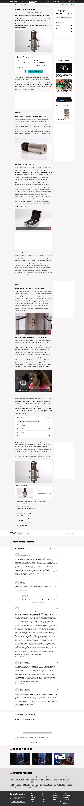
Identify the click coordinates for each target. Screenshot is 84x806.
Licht (51, 1)
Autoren (54, 799)
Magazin (64, 1)
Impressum (55, 795)
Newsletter (16, 801)
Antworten (17, 590)
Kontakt (54, 793)
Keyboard (44, 1)
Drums (39, 1)
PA (48, 1)
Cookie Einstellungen (57, 801)
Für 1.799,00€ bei (41, 493)
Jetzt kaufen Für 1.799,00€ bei (34, 71)
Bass (27, 1)
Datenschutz (55, 797)
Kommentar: (18, 722)
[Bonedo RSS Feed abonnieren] (73, 1)
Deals (68, 1)
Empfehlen (25, 590)
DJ (36, 1)
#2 (26, 602)
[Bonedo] (14, 1)
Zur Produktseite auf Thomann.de (66, 4)
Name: (16, 730)
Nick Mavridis (30, 12)
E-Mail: (16, 734)
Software (59, 1)
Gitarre (23, 1)
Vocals (54, 1)
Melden (21, 590)
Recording (31, 1)
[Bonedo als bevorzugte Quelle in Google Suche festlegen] (24, 12)
